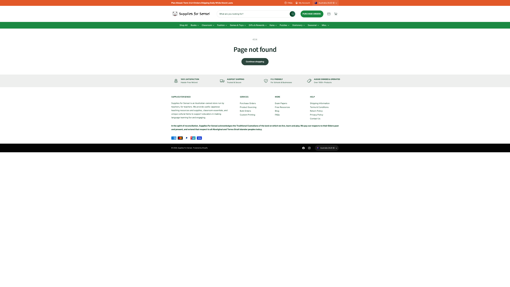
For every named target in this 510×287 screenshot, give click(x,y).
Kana (272, 25)
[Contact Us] (328, 13)
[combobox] (256, 13)
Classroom (207, 25)
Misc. (324, 25)
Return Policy (316, 111)
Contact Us (315, 118)
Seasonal (312, 25)
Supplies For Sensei (185, 148)
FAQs (290, 3)
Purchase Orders (248, 103)
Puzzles (283, 25)
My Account (304, 3)
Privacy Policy (316, 114)
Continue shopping (255, 61)
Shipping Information (320, 103)
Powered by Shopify (200, 148)
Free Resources (282, 107)
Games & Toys (237, 25)
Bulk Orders (245, 111)
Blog (277, 111)
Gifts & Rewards (256, 25)
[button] (335, 13)
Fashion (221, 25)
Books (194, 25)
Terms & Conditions (319, 107)
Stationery (297, 25)
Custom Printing (247, 114)
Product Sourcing (248, 107)
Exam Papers (281, 103)
